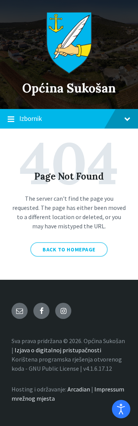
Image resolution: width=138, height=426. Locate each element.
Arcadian (78, 389)
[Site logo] (69, 72)
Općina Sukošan (69, 88)
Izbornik (30, 118)
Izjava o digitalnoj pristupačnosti (58, 350)
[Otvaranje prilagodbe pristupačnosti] (121, 409)
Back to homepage (69, 249)
